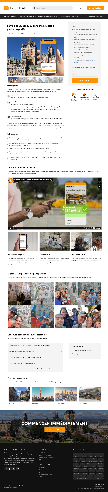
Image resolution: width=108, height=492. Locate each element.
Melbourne (77, 466)
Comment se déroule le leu (46, 455)
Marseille (100, 463)
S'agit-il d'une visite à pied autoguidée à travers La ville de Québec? (29, 345)
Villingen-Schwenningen (82, 478)
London (82, 463)
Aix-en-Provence (78, 453)
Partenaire (42, 467)
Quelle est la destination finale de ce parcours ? (23, 363)
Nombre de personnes (78, 71)
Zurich (97, 478)
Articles (41, 477)
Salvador (92, 471)
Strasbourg (76, 473)
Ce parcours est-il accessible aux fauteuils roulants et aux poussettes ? (30, 369)
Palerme (90, 468)
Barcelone (84, 456)
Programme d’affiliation (45, 474)
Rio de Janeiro (83, 471)
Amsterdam (99, 453)
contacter (86, 354)
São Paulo (85, 473)
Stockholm (99, 471)
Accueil (13, 22)
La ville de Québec (93, 461)
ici (91, 350)
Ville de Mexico (98, 476)
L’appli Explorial (43, 453)
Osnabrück (83, 468)
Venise (76, 476)
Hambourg (76, 461)
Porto (75, 471)
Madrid (88, 463)
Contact (41, 472)
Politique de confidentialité (97, 488)
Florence (89, 458)
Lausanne (84, 461)
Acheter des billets (95, 8)
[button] (35, 346)
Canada (18, 22)
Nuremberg (76, 468)
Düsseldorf (81, 458)
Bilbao (90, 456)
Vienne (90, 476)
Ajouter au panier (84, 80)
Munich (100, 466)
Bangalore (76, 456)
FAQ (40, 460)
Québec (24, 22)
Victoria (83, 476)
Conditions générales (83, 488)
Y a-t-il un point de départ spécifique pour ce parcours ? (26, 357)
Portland (101, 468)
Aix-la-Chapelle (89, 453)
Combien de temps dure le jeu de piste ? (21, 351)
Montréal (85, 466)
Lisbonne (76, 463)
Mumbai (93, 466)
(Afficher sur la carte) (29, 119)
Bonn (96, 456)
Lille (101, 461)
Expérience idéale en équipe (46, 457)
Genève (94, 458)
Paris (95, 468)
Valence (92, 473)
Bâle (101, 456)
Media (40, 470)
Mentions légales (99, 486)
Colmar (75, 458)
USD (81, 8)
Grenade (101, 458)
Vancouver (99, 473)
